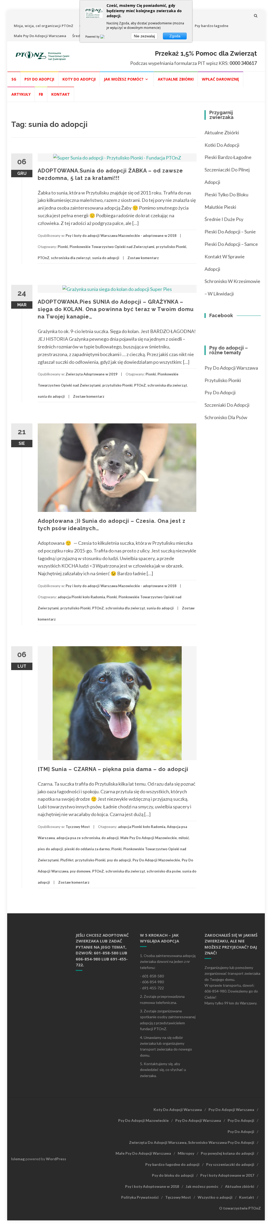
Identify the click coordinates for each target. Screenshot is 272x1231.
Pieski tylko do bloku (226, 194)
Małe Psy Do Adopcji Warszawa (40, 35)
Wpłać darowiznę (220, 79)
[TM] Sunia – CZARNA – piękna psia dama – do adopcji (113, 769)
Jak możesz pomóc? (123, 79)
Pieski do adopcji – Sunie (230, 231)
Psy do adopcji (39, 79)
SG (13, 79)
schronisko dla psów (164, 871)
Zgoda (174, 36)
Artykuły (21, 94)
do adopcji (110, 838)
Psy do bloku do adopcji (173, 1175)
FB (41, 94)
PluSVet (67, 860)
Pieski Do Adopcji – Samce (231, 244)
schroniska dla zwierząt (71, 258)
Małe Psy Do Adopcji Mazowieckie (148, 838)
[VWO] (105, 36)
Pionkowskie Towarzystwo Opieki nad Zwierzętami (112, 247)
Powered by (92, 36)
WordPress (56, 1159)
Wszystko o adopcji (215, 1197)
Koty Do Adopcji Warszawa (178, 1109)
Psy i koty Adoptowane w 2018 (152, 1186)
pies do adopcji (50, 849)
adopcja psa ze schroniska (78, 838)
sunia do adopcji (105, 258)
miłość (183, 838)
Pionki (63, 247)
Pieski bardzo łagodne (228, 157)
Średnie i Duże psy (224, 219)
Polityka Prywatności (140, 1197)
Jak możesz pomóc (202, 1186)
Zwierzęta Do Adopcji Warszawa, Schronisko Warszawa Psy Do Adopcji (191, 1142)
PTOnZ (43, 258)
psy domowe (80, 871)
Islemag (18, 1159)
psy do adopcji (119, 860)
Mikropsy (186, 1153)
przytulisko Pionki (171, 247)
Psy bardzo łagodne (211, 25)
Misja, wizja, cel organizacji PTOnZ (43, 25)
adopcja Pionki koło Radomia (81, 597)
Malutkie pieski (220, 207)
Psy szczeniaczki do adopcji (230, 1164)
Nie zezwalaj (144, 36)
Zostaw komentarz (143, 258)
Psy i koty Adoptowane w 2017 (227, 1175)
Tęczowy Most (78, 827)
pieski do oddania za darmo (87, 849)
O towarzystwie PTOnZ (240, 1208)
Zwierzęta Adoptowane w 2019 (91, 374)
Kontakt (60, 94)
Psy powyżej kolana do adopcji (227, 1153)
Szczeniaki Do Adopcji (227, 405)
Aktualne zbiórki (176, 79)
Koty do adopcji (79, 79)
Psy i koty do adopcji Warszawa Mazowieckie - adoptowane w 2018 (121, 235)
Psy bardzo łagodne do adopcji (172, 1164)
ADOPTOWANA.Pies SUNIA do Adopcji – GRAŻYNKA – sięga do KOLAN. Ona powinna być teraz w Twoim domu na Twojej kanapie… (116, 309)
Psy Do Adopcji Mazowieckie (156, 860)
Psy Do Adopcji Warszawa (231, 368)
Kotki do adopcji (222, 145)
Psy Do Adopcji (241, 1120)
